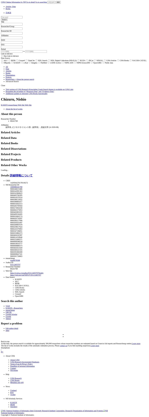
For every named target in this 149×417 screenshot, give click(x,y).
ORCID (9, 312)
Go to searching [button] (41, 2)
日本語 (8, 13)
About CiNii (14, 360)
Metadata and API (17, 383)
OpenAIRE (97, 63)
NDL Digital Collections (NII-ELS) (63, 60)
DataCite (31, 60)
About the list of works (14, 109)
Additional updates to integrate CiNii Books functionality (26, 94)
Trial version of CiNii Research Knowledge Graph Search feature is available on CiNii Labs (39, 89)
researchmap (13, 105)
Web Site (21, 105)
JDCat (91, 60)
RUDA (83, 60)
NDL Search (42, 60)
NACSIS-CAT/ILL (139, 60)
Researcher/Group (7, 26)
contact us (63, 346)
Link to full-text (6, 54)
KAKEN (17, 63)
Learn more (136, 344)
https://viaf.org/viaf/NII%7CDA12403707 (25, 275)
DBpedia (7, 63)
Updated (13, 390)
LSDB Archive (56, 63)
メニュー (51, 2)
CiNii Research (16, 378)
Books (8, 9)
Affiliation (4, 36)
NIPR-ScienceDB (83, 63)
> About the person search (24, 79)
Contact (13, 368)
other (7, 331)
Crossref (21, 60)
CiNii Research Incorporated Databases (24, 362)
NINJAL (99, 60)
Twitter (12, 395)
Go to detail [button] (30, 2)
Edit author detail (12, 328)
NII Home (14, 370)
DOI (2, 45)
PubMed (43, 63)
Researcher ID (6, 31)
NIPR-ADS (69, 63)
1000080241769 (16, 187)
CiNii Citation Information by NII (13, 2)
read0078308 (15, 260)
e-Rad (26, 63)
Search (4, 20)
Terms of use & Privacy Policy (21, 364)
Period (3, 49)
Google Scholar (11, 314)
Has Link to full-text (11, 56)
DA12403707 (15, 265)
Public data (108, 63)
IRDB (13, 60)
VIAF (8, 306)
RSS (12, 393)
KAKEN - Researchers (14, 308)
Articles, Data (11, 7)
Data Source (5, 58)
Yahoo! (8, 319)
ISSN (3, 40)
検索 (58, 2)
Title (2, 22)
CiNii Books (124, 60)
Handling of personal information (22, 366)
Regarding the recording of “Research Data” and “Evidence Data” (30, 91)
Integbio (34, 63)
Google (8, 317)
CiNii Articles (111, 60)
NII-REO (13, 407)
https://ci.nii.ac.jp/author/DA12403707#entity (27, 273)
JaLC (5, 60)
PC (2, 352)
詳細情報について (21, 175)
